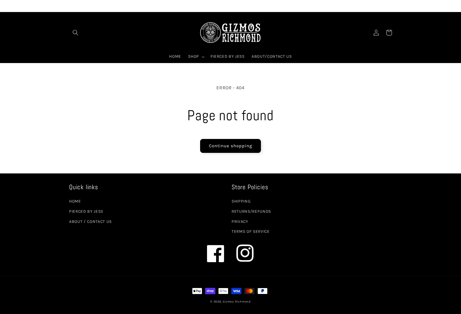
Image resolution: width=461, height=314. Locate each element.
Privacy (240, 221)
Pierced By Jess (86, 211)
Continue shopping (230, 145)
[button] (75, 32)
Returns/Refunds (251, 211)
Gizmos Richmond (237, 301)
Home (75, 201)
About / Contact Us (90, 221)
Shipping (241, 201)
